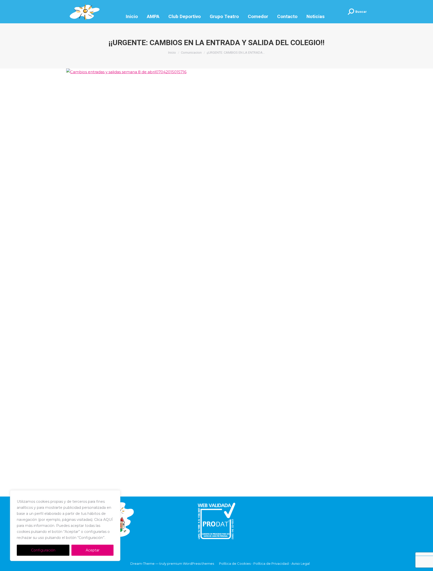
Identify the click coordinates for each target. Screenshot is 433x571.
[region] (65, 525)
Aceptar (92, 550)
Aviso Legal (300, 563)
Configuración (43, 550)
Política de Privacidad (271, 563)
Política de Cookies (235, 563)
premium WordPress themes (190, 563)
